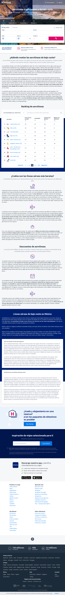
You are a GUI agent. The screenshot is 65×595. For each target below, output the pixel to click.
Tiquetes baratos (14, 494)
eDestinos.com (37, 581)
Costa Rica (32, 557)
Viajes (11, 488)
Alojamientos (13, 490)
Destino (35, 30)
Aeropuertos (38, 496)
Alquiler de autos (14, 498)
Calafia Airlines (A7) (15, 124)
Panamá (16, 560)
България (21, 565)
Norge (38, 567)
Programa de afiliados (40, 515)
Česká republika (29, 565)
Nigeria (17, 574)
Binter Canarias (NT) (15, 139)
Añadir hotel (59, 27)
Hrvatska (5, 567)
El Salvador (20, 557)
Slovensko (16, 569)
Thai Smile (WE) (14, 132)
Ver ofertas (29, 424)
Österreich (43, 567)
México (5, 560)
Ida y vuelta (6, 27)
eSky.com (30, 581)
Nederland (33, 567)
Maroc (13, 574)
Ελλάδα (58, 565)
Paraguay (32, 560)
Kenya (8, 574)
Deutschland (43, 565)
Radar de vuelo (39, 488)
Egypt (4, 574)
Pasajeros (35, 35)
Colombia (25, 557)
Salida (3, 35)
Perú (20, 560)
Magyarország (20, 567)
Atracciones (13, 505)
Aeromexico (13, 513)
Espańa (49, 565)
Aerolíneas (37, 490)
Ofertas (11, 500)
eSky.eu (25, 581)
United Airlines (13, 522)
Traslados (12, 503)
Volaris (11, 517)
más (51, 593)
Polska (49, 567)
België (4, 565)
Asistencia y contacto (40, 522)
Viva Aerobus (13, 515)
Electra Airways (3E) (15, 152)
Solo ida (15, 27)
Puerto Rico (26, 560)
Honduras (57, 557)
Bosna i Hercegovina (12, 565)
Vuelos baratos (13, 486)
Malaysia (38, 574)
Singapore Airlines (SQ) (16, 143)
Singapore (44, 574)
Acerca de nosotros (40, 513)
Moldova (27, 567)
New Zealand (57, 575)
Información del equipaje (41, 501)
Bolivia (11, 557)
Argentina (5, 557)
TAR (11, 526)
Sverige (10, 569)
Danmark (36, 565)
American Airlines (14, 519)
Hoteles (12, 496)
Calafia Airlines (13, 528)
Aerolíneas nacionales (40, 492)
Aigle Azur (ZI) (13, 135)
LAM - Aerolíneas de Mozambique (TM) (15, 148)
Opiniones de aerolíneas (41, 494)
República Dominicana (41, 557)
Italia (14, 567)
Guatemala (51, 557)
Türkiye (31, 576)
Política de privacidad (40, 521)
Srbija (58, 567)
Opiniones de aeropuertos (41, 498)
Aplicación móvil (39, 486)
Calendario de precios (40, 500)
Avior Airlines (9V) (14, 156)
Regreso (19, 35)
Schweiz (26, 569)
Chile (14, 557)
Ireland (10, 567)
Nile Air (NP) (13, 128)
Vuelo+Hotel (13, 492)
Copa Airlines (13, 530)
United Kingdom (33, 569)
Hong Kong (32, 574)
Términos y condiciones (41, 517)
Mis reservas (38, 519)
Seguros (12, 501)
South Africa (6, 576)
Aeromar (12, 521)
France (53, 565)
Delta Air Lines (13, 524)
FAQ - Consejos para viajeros (42, 503)
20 (38, 165)
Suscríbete (46, 443)
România (5, 569)
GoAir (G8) (12, 160)
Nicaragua (10, 560)
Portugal (54, 567)
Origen (3, 30)
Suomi (21, 569)
